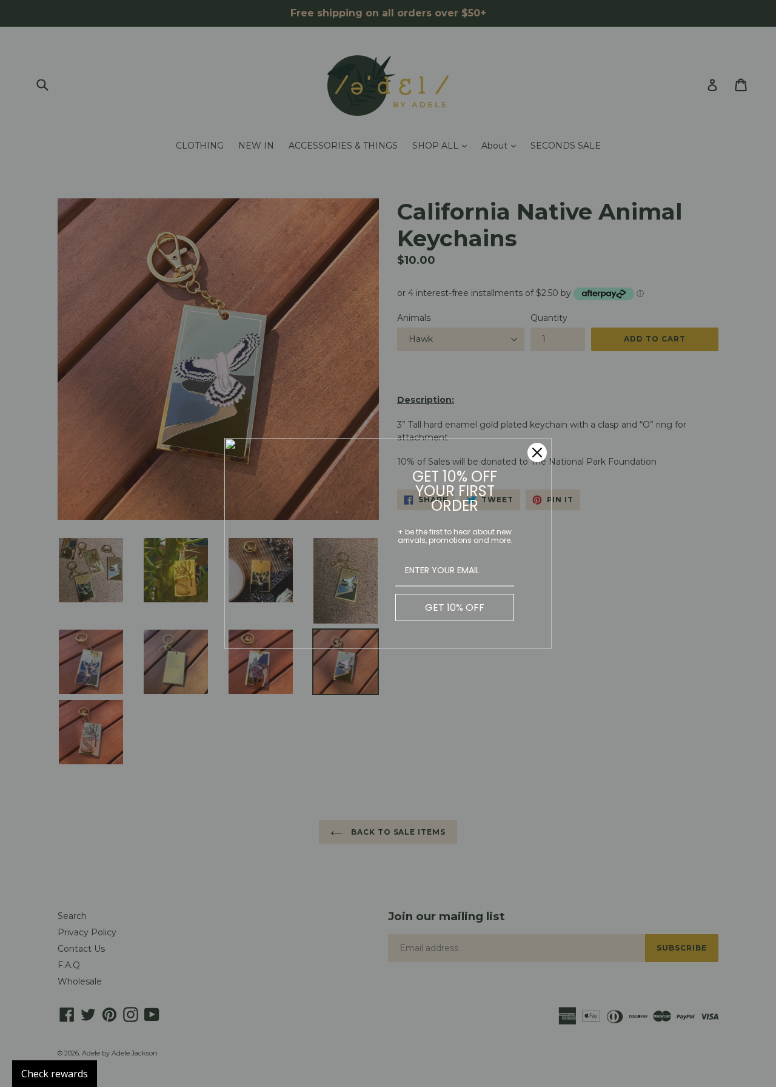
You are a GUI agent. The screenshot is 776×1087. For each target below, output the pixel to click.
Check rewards (54, 1073)
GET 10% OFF (454, 607)
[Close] (537, 452)
